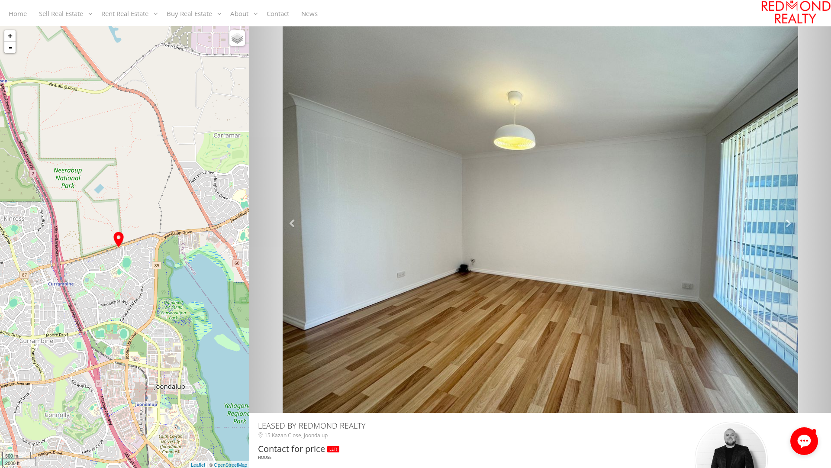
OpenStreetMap (230, 464)
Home (19, 13)
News (311, 13)
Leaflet (198, 464)
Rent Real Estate (127, 13)
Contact (280, 13)
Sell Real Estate (63, 13)
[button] (293, 219)
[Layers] (237, 38)
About (242, 13)
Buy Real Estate (192, 13)
